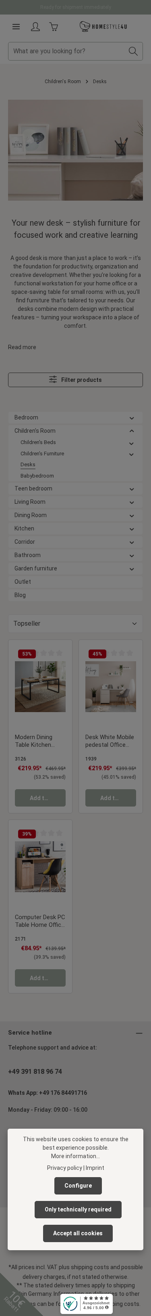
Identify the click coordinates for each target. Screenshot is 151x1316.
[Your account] (35, 27)
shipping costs (90, 1267)
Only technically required (78, 1209)
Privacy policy (64, 1168)
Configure (78, 1185)
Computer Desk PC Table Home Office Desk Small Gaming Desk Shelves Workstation (40, 922)
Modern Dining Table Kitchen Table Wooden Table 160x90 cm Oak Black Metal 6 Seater (38, 741)
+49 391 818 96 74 (35, 1071)
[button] (131, 417)
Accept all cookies (78, 1233)
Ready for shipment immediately (75, 7)
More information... (75, 1156)
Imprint (95, 1168)
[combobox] (66, 51)
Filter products (81, 380)
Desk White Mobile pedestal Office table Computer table (109, 741)
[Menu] (16, 27)
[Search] (133, 51)
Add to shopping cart (48, 798)
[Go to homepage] (103, 26)
